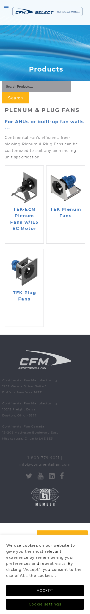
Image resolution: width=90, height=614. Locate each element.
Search (15, 98)
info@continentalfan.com (45, 464)
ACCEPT (45, 590)
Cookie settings (45, 604)
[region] (45, 574)
